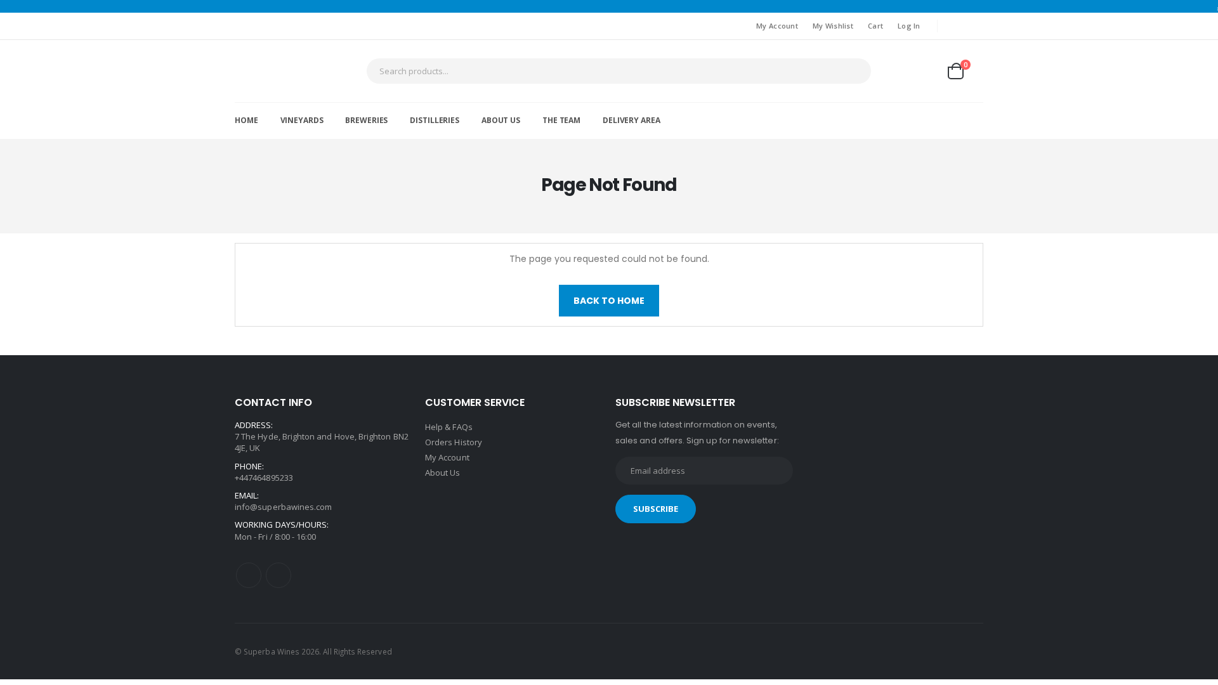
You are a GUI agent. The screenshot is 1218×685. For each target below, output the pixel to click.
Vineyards (302, 120)
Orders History (453, 442)
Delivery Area (631, 120)
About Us (443, 472)
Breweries (366, 120)
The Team (561, 120)
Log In (909, 25)
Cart (875, 25)
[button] (964, 71)
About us (500, 120)
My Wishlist (833, 25)
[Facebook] (248, 575)
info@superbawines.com (283, 506)
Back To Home (609, 300)
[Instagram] (278, 575)
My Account (777, 25)
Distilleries (434, 120)
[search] (858, 71)
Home (246, 120)
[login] (893, 70)
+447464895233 (264, 477)
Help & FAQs (449, 427)
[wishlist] (924, 70)
